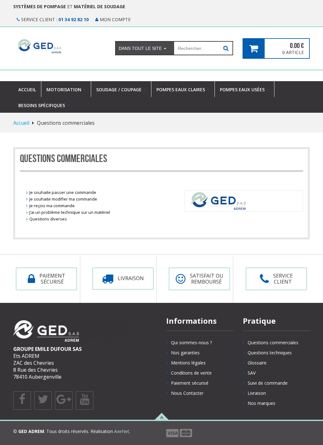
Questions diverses (48, 219)
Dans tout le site (141, 48)
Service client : (54, 19)
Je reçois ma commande (52, 205)
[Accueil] (59, 46)
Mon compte (114, 19)
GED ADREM (31, 431)
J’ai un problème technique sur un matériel (69, 212)
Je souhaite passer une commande (62, 192)
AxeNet (121, 431)
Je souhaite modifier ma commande (63, 199)
